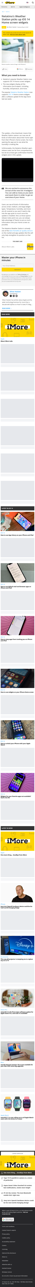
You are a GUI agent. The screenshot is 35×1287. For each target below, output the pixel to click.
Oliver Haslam (13, 27)
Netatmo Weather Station (20, 92)
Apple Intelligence (24, 7)
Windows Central (7, 1272)
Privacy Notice (24, 276)
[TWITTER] (11, 296)
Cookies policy (6, 1238)
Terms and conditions (8, 1226)
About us (4, 1257)
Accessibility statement (8, 1241)
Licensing (4, 1249)
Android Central (6, 1268)
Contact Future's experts (9, 1230)
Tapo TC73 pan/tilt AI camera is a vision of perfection (18, 1179)
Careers (4, 1245)
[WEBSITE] (14, 296)
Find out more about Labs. (17, 34)
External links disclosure (9, 1253)
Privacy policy (6, 1234)
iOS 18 (13, 7)
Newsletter (30, 69)
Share (6, 69)
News (4, 27)
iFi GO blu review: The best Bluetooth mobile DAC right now (17, 1194)
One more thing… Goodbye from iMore (18, 1172)
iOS (3, 11)
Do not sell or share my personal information (15, 1276)
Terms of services (22, 274)
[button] (33, 2)
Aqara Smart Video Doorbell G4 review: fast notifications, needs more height (18, 1187)
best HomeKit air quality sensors (21, 231)
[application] (17, 169)
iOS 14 (7, 11)
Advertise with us (7, 1264)
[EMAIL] (17, 296)
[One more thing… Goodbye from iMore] (17, 1165)
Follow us (21, 69)
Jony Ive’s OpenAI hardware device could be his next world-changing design (19, 1202)
